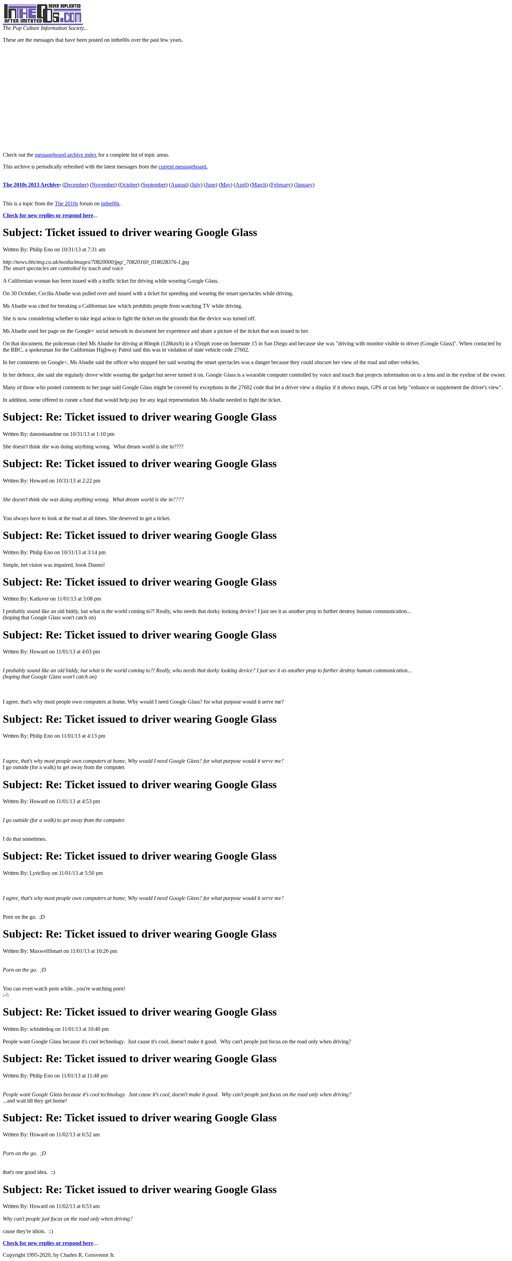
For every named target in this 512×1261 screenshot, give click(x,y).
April (241, 185)
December (75, 185)
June (210, 185)
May (225, 185)
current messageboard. (183, 167)
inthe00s (110, 203)
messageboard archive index (66, 155)
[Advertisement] (256, 97)
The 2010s (66, 203)
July (196, 185)
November (103, 185)
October (129, 185)
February (281, 185)
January (304, 185)
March (259, 185)
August (179, 185)
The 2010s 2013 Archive (31, 185)
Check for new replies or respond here (48, 215)
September (154, 185)
